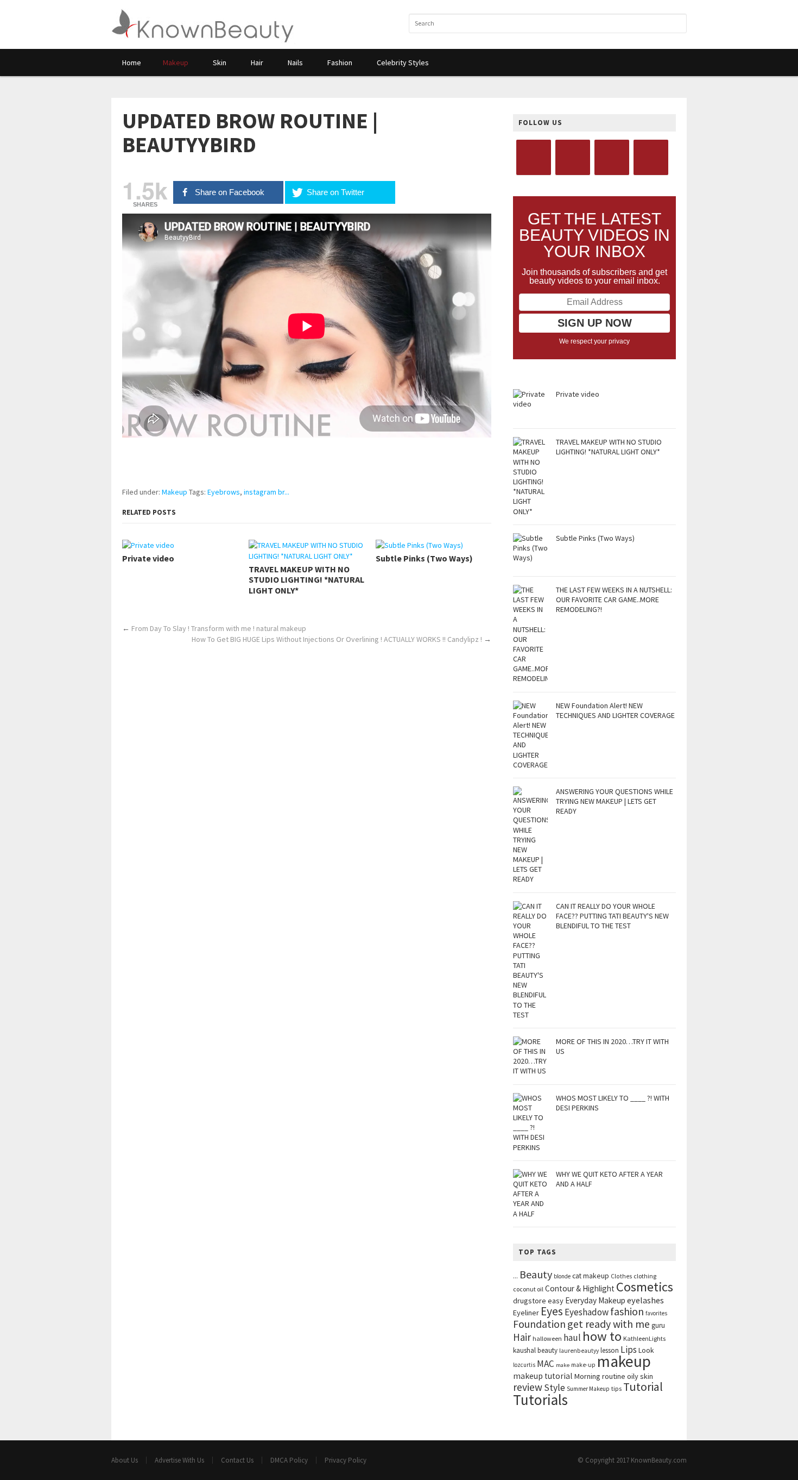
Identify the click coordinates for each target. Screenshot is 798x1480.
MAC (545, 1364)
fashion (627, 1311)
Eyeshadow (587, 1312)
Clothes (621, 1276)
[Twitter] (572, 157)
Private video (148, 558)
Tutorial (643, 1386)
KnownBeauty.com (659, 1460)
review (527, 1387)
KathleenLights (644, 1338)
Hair (522, 1337)
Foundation (539, 1324)
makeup (624, 1361)
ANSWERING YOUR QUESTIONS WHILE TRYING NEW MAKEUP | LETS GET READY (614, 801)
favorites (656, 1313)
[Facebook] (533, 157)
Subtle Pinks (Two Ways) (424, 558)
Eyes (552, 1311)
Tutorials (540, 1399)
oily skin (640, 1376)
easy (555, 1301)
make (562, 1365)
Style (554, 1388)
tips (616, 1388)
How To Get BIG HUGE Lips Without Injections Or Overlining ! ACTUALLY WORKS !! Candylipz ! (337, 639)
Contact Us (237, 1460)
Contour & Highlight (580, 1288)
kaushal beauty (535, 1350)
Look (646, 1350)
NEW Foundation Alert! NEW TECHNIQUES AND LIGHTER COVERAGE (615, 710)
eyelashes (645, 1300)
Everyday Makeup (595, 1300)
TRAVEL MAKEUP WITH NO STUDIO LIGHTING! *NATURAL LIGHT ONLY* (306, 579)
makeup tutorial (543, 1376)
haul (572, 1338)
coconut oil (528, 1289)
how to (602, 1336)
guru (658, 1325)
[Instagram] (611, 157)
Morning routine (599, 1376)
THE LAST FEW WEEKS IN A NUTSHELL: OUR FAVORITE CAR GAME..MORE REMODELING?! (614, 599)
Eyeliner (526, 1312)
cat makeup (590, 1276)
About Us (124, 1460)
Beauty (536, 1274)
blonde (562, 1276)
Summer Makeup (588, 1388)
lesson (609, 1350)
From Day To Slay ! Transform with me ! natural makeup (218, 628)
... (515, 1276)
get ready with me (608, 1324)
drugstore (529, 1301)
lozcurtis (524, 1365)
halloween (547, 1338)
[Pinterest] (651, 157)
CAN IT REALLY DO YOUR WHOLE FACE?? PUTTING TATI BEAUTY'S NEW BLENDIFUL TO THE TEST (612, 916)
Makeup (174, 492)
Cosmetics (644, 1286)
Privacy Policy (345, 1460)
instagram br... (266, 492)
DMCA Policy (289, 1460)
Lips (628, 1350)
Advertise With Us (179, 1460)
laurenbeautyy (579, 1350)
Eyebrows (223, 492)
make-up (583, 1365)
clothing (645, 1276)
